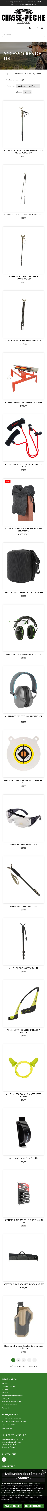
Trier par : (11, 86)
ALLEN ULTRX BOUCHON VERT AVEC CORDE (23, 1095)
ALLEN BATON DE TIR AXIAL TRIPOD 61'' (23, 340)
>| (34, 1360)
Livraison (5, 1392)
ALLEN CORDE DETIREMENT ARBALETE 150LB (23, 465)
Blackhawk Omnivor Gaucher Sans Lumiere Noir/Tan (23, 1347)
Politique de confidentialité (12, 1402)
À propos (5, 1389)
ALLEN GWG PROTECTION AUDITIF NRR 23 (23, 717)
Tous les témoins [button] (13, 1506)
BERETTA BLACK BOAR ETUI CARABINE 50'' (23, 1284)
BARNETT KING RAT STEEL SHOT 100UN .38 (23, 1221)
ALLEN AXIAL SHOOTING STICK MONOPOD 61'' (23, 277)
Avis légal (5, 1399)
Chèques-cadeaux (8, 1386)
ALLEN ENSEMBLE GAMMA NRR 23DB (23, 654)
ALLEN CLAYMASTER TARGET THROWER (23, 402)
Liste (12, 73)
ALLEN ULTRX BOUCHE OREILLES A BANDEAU (23, 1031)
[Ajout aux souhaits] (38, 106)
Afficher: (19, 92)
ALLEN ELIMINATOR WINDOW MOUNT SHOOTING (23, 529)
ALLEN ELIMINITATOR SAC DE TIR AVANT (23, 592)
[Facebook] (4, 1459)
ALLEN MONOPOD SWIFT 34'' (23, 906)
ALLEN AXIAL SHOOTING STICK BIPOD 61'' (23, 214)
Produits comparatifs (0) (15, 80)
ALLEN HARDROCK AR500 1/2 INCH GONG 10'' (23, 781)
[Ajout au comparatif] (38, 106)
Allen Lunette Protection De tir (23, 844)
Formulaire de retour (9, 1405)
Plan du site (6, 1408)
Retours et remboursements (13, 1396)
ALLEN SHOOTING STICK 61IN (23, 968)
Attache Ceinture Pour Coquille (23, 1158)
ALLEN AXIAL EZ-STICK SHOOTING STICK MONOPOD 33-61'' (23, 151)
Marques (5, 1383)
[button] (43, 1472)
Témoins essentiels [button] (34, 1506)
